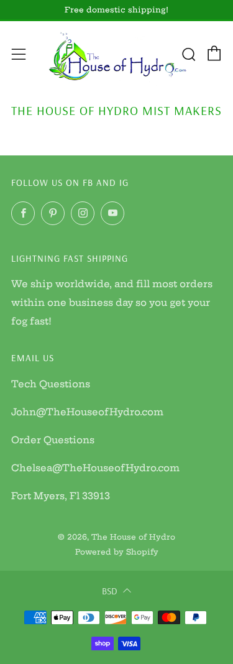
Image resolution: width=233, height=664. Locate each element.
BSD (109, 591)
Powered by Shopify (116, 551)
